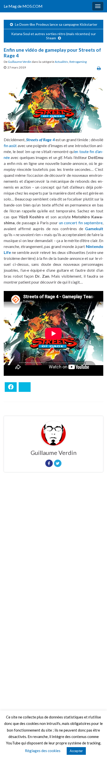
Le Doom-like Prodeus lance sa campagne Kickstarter (56, 24)
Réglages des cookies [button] (42, 750)
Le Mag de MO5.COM (23, 6)
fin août (10, 145)
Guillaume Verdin (19, 62)
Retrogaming (78, 62)
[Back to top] (96, 748)
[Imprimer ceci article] (99, 68)
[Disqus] (53, 544)
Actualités (61, 62)
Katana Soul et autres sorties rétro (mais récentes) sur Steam (53, 36)
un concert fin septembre (81, 222)
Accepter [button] (76, 751)
